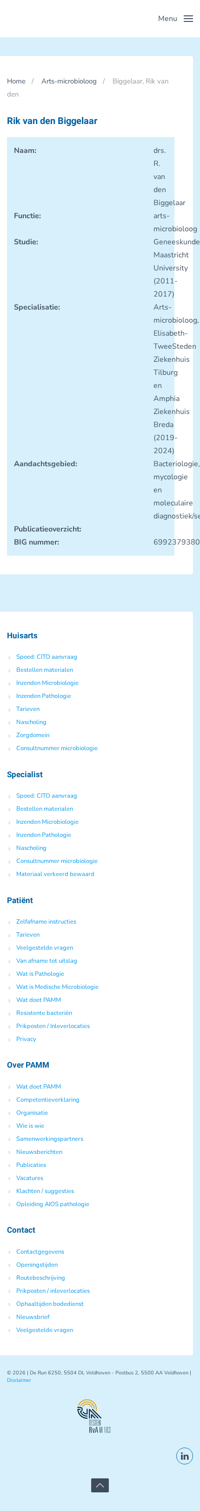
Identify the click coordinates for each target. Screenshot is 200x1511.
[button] (175, 18)
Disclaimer (19, 1380)
